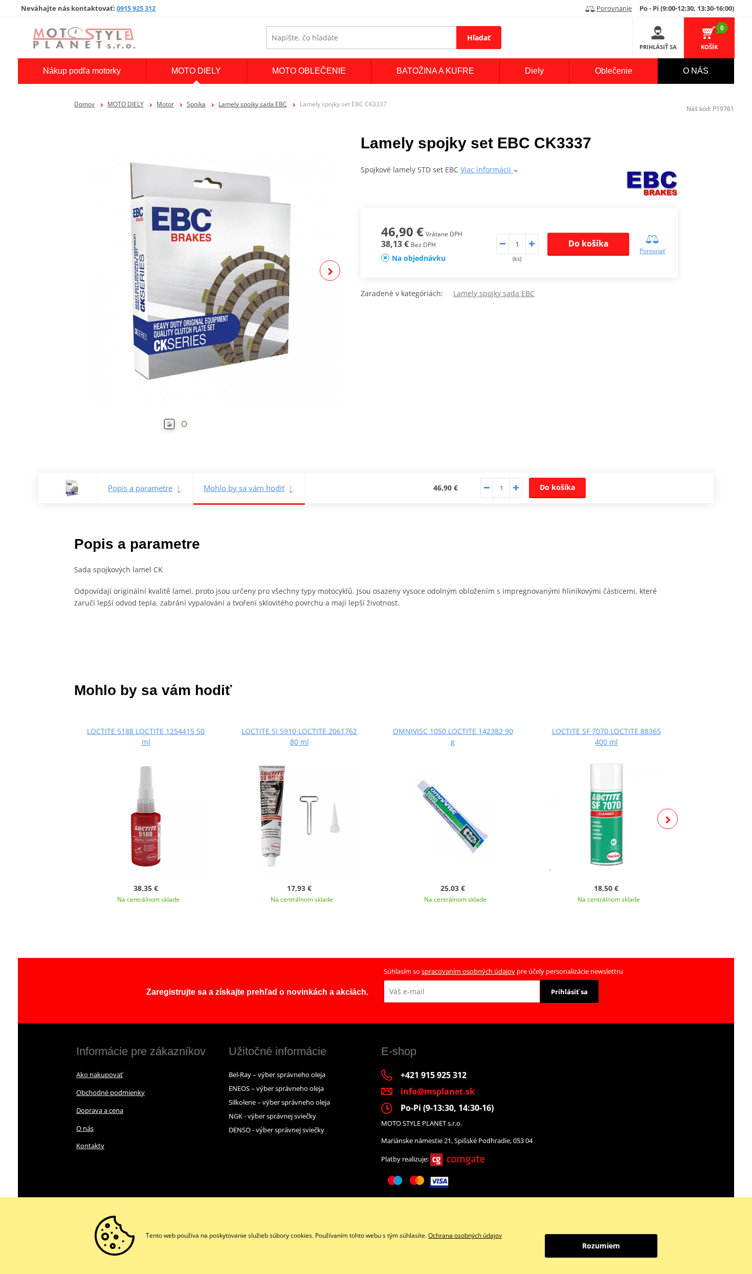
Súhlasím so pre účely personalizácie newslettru (503, 971)
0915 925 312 (136, 8)
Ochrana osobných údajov (465, 1235)
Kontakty (90, 1145)
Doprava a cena (99, 1110)
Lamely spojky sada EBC (252, 104)
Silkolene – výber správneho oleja (279, 1102)
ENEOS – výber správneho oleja (276, 1088)
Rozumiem (601, 1245)
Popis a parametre (140, 488)
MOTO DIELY (125, 104)
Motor (165, 104)
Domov (84, 104)
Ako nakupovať (99, 1074)
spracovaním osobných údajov (468, 971)
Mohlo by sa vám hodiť (244, 488)
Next (330, 270)
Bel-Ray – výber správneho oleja (277, 1074)
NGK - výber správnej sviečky (272, 1116)
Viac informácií (486, 169)
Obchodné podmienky (110, 1092)
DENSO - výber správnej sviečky (276, 1129)
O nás (85, 1128)
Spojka (196, 104)
